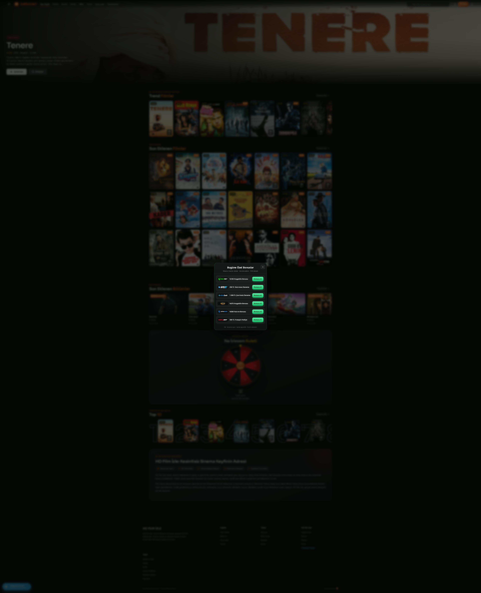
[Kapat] (263, 267)
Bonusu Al (258, 279)
